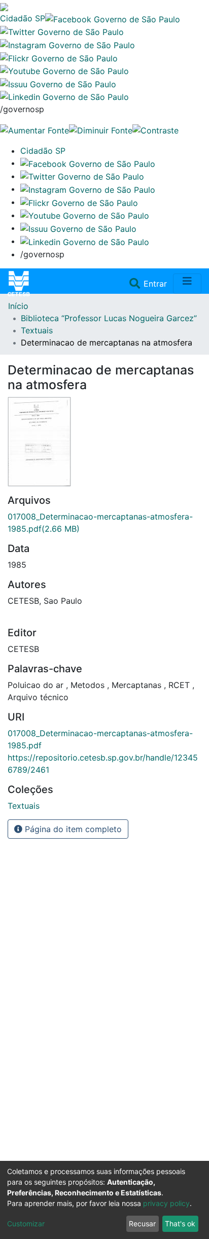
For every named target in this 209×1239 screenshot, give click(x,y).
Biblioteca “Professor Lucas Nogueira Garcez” (109, 318)
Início (18, 306)
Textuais (37, 330)
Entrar (156, 284)
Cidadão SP (22, 18)
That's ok (180, 1223)
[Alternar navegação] (187, 283)
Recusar (142, 1223)
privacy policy (166, 1203)
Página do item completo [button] (72, 829)
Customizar (26, 1223)
